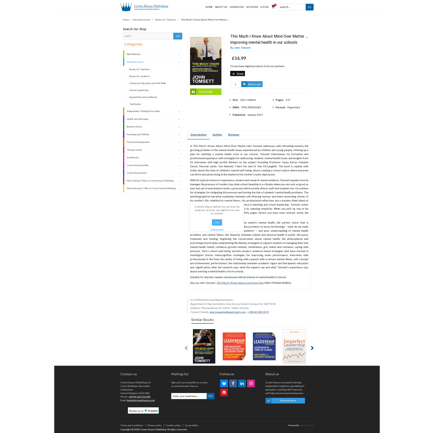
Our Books (237, 6)
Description (198, 134)
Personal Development (138, 142)
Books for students (139, 76)
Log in (264, 6)
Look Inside (205, 91)
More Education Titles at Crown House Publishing (151, 188)
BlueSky (224, 383)
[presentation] (186, 348)
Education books (135, 62)
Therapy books (134, 149)
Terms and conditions (131, 425)
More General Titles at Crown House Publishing (150, 180)
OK (217, 222)
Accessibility (191, 425)
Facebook (233, 383)
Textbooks (135, 104)
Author (217, 134)
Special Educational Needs (143, 97)
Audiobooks (133, 157)
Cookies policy (173, 425)
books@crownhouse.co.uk (141, 400)
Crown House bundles (138, 165)
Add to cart (254, 84)
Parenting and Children (138, 134)
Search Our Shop (134, 29)
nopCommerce (306, 425)
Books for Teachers (139, 69)
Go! (210, 396)
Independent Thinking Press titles (143, 111)
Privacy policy (154, 425)
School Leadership (139, 90)
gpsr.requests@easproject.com (228, 312)
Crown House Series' (137, 173)
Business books (134, 126)
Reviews (233, 134)
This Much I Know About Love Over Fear (239, 282)
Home (209, 6)
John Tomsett (242, 47)
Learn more (217, 229)
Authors (252, 6)
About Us (221, 6)
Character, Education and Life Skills (147, 83)
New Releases (133, 54)
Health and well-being (137, 119)
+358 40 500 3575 (258, 312)
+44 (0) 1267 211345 (140, 396)
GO (309, 7)
